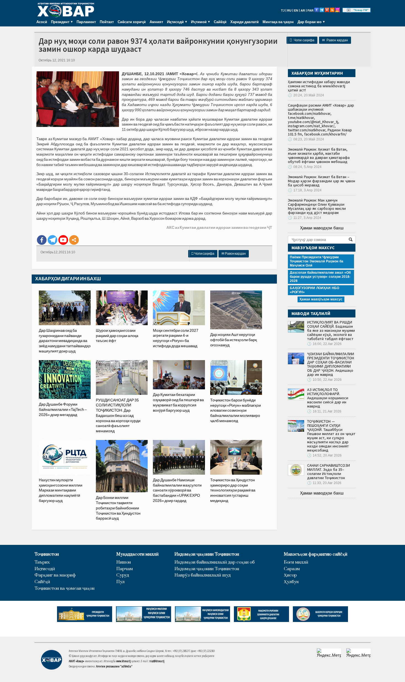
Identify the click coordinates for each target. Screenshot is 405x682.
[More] (74, 240)
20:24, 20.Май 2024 (306, 95)
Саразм (292, 569)
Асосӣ (41, 22)
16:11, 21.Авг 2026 (324, 411)
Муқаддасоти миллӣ (137, 554)
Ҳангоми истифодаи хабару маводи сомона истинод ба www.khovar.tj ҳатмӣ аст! (319, 86)
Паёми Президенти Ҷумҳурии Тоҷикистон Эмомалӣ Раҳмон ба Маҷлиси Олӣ (316, 261)
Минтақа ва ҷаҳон (278, 22)
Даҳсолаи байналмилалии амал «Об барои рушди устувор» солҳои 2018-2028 (320, 277)
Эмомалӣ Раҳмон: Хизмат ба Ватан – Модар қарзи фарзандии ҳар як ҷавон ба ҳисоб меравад (321, 181)
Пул (120, 582)
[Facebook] (42, 240)
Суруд (122, 575)
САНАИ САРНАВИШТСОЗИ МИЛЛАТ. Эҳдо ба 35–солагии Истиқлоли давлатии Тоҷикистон (328, 471)
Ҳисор (290, 575)
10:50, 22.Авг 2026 (324, 380)
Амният (156, 22)
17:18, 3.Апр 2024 (305, 190)
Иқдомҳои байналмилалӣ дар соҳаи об (214, 562)
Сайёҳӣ (220, 22)
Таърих (42, 562)
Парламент (86, 22)
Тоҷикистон (46, 554)
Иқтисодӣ (44, 569)
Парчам (124, 569)
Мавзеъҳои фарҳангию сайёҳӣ (315, 554)
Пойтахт (107, 22)
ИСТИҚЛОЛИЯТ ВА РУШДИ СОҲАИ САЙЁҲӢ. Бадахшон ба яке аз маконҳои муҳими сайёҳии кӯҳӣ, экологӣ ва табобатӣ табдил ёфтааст (331, 330)
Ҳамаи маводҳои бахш (322, 227)
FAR (310, 10)
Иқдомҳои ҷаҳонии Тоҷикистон (206, 554)
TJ (283, 10)
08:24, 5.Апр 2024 (305, 167)
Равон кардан (335, 40)
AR (303, 10)
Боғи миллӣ (296, 562)
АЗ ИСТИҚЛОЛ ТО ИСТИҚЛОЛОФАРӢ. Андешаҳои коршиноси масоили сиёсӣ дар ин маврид (327, 398)
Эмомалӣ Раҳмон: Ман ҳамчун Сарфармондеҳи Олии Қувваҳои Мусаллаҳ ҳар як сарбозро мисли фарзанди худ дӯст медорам (317, 206)
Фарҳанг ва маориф (55, 575)
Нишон (123, 562)
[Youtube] (63, 240)
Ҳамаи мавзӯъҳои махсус (320, 299)
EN (296, 10)
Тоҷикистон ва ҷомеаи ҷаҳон (64, 588)
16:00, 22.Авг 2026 (324, 344)
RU (289, 10)
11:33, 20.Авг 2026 (324, 483)
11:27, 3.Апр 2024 (304, 218)
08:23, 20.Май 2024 (306, 139)
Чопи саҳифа (302, 40)
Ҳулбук (291, 582)
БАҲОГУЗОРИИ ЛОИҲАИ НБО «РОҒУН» (314, 290)
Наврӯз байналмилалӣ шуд (202, 575)
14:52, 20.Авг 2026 (324, 455)
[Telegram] (52, 240)
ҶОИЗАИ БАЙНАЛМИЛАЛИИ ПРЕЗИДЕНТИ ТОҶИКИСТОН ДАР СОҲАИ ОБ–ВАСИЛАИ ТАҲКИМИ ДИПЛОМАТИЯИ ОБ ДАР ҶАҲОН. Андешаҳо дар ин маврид (330, 364)
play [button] (349, 10)
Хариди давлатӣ (244, 22)
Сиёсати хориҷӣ (132, 22)
